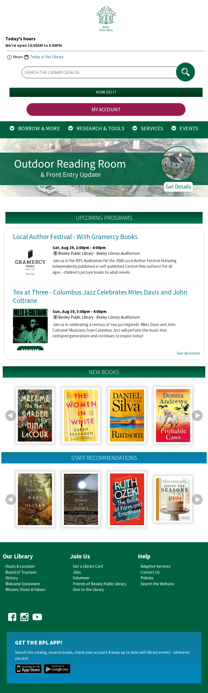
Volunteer (81, 577)
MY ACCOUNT (106, 109)
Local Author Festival (75, 236)
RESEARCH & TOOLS (98, 128)
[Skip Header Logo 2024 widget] (106, 20)
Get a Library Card (88, 566)
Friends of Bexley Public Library (99, 583)
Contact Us (150, 572)
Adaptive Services (156, 566)
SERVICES (150, 128)
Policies (147, 577)
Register (30, 350)
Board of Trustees (21, 572)
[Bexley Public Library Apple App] (28, 668)
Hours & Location (20, 566)
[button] (8, 168)
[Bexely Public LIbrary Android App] (57, 668)
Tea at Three (100, 296)
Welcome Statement (22, 583)
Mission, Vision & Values (25, 589)
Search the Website (157, 583)
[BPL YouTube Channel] (37, 615)
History (11, 577)
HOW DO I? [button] (106, 92)
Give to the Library (88, 589)
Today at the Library (47, 56)
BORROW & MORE (37, 128)
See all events (188, 353)
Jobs (77, 572)
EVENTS (187, 128)
